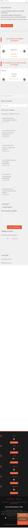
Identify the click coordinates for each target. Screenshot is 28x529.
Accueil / (7, 95)
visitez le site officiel (16, 515)
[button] (26, 1)
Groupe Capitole (12, 502)
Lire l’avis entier (14, 56)
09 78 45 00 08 (5, 121)
